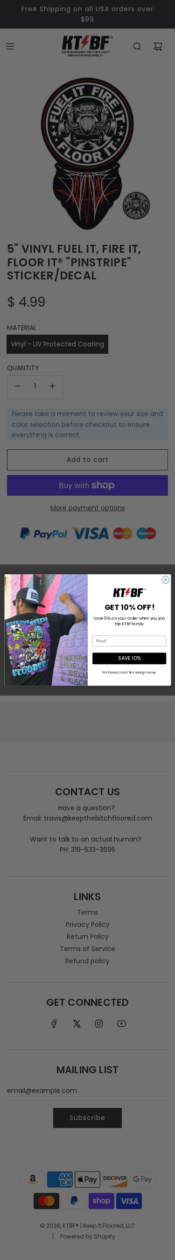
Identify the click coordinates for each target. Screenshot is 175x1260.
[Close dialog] (165, 580)
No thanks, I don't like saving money (129, 672)
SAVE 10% (129, 658)
